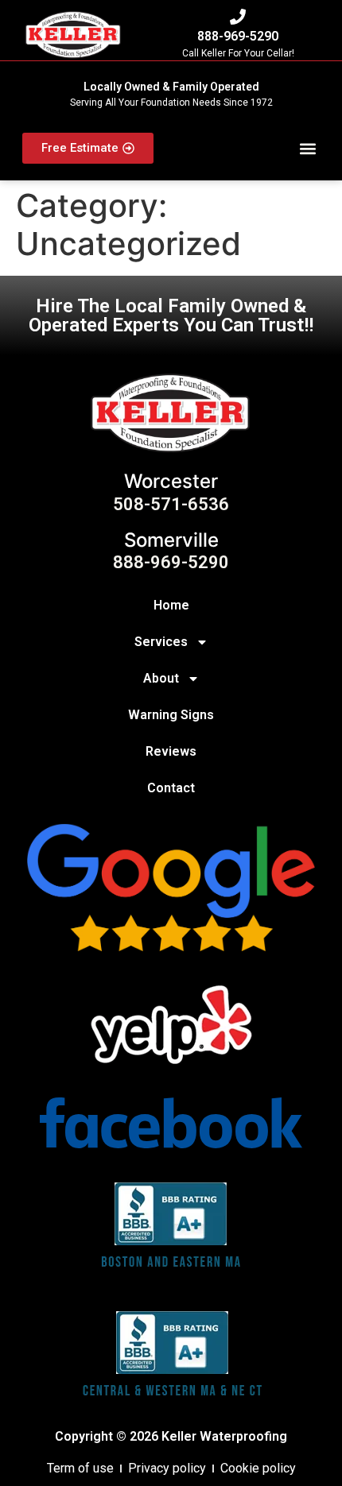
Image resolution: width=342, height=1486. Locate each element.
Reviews (171, 751)
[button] (308, 148)
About (161, 678)
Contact (171, 787)
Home (171, 605)
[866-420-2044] (238, 17)
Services (161, 641)
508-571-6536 (171, 504)
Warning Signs (171, 714)
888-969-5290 (237, 36)
